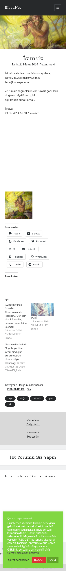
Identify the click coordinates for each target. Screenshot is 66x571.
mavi (52, 64)
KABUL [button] (52, 559)
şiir (10, 404)
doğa (22, 398)
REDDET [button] (39, 559)
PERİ (34, 317)
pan (51, 398)
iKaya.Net (13, 8)
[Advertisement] (33, 153)
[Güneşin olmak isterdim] (18, 321)
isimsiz (37, 398)
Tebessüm (33, 436)
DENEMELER (16, 389)
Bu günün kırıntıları (31, 385)
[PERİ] (42, 309)
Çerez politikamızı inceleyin (23, 552)
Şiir (29, 389)
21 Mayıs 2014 (28, 64)
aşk (10, 398)
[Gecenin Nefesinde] (18, 357)
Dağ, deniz (33, 424)
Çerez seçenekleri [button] (18, 559)
